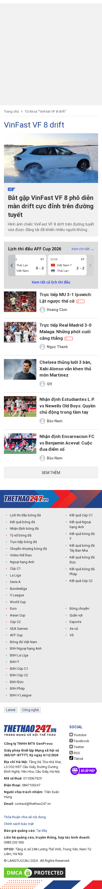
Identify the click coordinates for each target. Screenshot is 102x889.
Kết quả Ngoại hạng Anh (80, 524)
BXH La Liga (19, 655)
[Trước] (11, 265)
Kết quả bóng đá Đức (82, 559)
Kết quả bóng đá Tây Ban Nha (82, 548)
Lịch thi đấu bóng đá (25, 515)
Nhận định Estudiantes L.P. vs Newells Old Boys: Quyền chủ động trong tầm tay (67, 406)
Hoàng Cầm (57, 310)
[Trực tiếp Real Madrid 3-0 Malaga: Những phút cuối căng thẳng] (20, 336)
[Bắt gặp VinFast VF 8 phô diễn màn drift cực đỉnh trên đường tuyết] (51, 158)
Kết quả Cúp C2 (81, 581)
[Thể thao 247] (26, 498)
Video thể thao (21, 555)
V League (17, 595)
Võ (72, 635)
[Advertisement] (51, 54)
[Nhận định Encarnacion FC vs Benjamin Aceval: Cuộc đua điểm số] (20, 448)
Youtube (79, 735)
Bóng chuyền (79, 608)
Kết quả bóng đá (22, 522)
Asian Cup (17, 615)
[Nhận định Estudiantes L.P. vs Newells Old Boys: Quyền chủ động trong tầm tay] (20, 411)
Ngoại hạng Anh (22, 562)
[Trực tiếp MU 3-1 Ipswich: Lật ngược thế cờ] (20, 302)
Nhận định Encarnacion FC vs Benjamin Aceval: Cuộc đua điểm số (66, 443)
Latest (10, 710)
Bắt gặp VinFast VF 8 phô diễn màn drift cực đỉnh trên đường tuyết (51, 206)
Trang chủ (11, 111)
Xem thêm (51, 473)
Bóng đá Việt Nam (23, 642)
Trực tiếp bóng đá (23, 542)
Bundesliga (18, 589)
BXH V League (20, 695)
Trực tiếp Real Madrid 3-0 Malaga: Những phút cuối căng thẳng (65, 331)
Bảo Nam (55, 421)
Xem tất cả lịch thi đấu (51, 282)
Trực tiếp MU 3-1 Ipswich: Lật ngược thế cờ (65, 298)
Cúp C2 (15, 622)
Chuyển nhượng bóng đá (28, 549)
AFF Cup (16, 635)
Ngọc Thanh (57, 347)
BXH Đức (17, 682)
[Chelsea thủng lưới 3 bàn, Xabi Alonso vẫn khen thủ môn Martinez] (20, 374)
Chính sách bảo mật (19, 824)
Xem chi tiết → (82, 248)
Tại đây (41, 831)
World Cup (18, 602)
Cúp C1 (15, 568)
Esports (75, 622)
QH (49, 384)
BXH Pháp (17, 688)
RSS (76, 753)
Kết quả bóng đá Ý (82, 536)
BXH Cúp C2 (19, 675)
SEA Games (19, 629)
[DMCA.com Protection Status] (36, 872)
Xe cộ (74, 629)
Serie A (15, 582)
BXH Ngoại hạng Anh (26, 648)
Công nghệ (30, 710)
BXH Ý (14, 662)
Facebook (81, 741)
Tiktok (78, 759)
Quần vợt (76, 615)
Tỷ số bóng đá (20, 535)
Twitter (78, 747)
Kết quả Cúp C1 (81, 515)
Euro (13, 608)
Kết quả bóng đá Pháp (82, 571)
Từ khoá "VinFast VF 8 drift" (45, 111)
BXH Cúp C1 (19, 669)
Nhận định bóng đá (24, 528)
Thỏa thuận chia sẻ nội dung (25, 817)
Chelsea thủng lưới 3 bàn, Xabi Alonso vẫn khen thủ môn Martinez (65, 369)
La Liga (15, 575)
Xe (10, 189)
